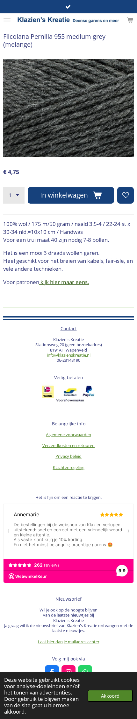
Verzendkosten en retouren (68, 445)
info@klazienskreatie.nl (68, 355)
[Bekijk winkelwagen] (130, 19)
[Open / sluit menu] (7, 19)
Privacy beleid (68, 456)
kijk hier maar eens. (64, 282)
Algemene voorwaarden (68, 434)
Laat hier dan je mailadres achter (68, 642)
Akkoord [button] (110, 696)
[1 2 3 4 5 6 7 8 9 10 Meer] (14, 195)
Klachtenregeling (68, 467)
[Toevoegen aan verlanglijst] (125, 195)
